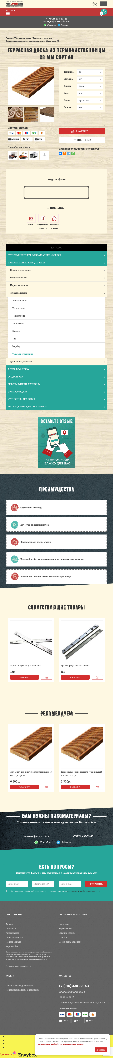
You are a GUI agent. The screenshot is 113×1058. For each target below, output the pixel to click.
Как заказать (12, 377)
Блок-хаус (64, 368)
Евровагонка (65, 373)
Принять (101, 1050)
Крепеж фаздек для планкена (75, 110)
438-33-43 (56, 2)
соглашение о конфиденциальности (83, 336)
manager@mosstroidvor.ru (38, 281)
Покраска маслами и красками (22, 434)
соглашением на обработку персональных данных (61, 1044)
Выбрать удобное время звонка (19, 1056)
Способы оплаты (15, 382)
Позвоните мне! (10, 1036)
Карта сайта (12, 391)
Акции (9, 368)
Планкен (63, 382)
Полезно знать (13, 386)
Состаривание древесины (20, 430)
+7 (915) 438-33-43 (83, 281)
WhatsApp (53, 5)
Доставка (11, 373)
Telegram (66, 5)
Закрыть (5, 481)
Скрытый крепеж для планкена (25, 110)
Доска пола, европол (69, 386)
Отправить (96, 328)
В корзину (24, 122)
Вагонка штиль (67, 377)
